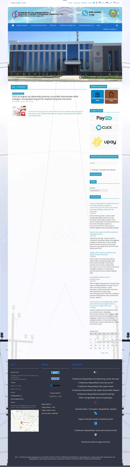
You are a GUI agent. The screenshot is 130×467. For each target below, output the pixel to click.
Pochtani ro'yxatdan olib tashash (103, 170)
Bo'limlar (92, 188)
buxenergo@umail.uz (17, 399)
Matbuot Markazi (109, 29)
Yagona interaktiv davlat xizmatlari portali (95, 419)
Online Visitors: (46, 404)
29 (104, 348)
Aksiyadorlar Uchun (38, 25)
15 (104, 342)
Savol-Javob (77, 3)
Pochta (90, 3)
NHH (98, 25)
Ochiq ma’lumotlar (86, 25)
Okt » (106, 353)
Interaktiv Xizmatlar (67, 25)
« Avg (102, 353)
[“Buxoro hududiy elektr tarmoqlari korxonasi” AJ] (13, 25)
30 (108, 348)
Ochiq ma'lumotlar (18, 93)
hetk (23, 101)
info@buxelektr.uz (16, 396)
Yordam (70, 3)
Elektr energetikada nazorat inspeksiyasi (95, 398)
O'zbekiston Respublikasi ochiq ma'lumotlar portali (96, 430)
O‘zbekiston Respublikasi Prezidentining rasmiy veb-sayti (95, 379)
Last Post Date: (46, 413)
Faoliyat (53, 25)
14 (99, 342)
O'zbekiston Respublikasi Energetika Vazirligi (95, 394)
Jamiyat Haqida (21, 25)
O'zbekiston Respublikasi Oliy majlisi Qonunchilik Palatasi (95, 390)
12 (91, 342)
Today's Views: (46, 407)
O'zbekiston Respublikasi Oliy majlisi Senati (95, 386)
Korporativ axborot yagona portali (95, 442)
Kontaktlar (84, 3)
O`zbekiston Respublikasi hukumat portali (95, 382)
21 (99, 345)
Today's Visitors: (46, 410)
